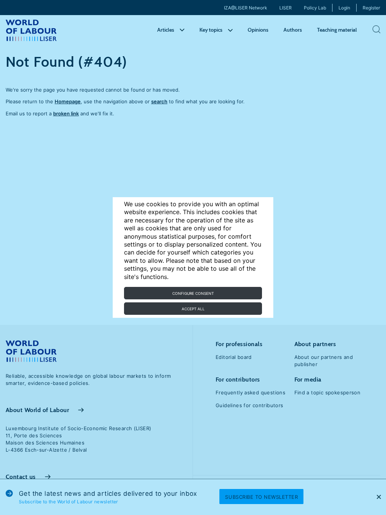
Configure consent (193, 293)
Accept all (193, 309)
